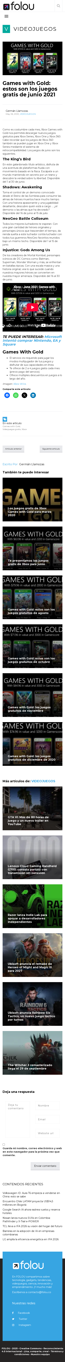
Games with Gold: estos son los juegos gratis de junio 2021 (30, 89)
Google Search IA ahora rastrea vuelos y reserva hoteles (31, 1211)
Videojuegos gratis (12, 429)
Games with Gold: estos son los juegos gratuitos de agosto (31, 611)
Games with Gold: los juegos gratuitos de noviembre (29, 709)
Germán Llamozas (17, 110)
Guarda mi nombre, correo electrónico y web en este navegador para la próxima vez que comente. (32, 1152)
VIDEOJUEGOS (35, 29)
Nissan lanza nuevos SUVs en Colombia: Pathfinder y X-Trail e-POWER (26, 1219)
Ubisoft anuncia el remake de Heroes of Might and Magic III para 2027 (30, 967)
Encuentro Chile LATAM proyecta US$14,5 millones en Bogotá (28, 1203)
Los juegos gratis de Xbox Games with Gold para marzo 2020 (29, 512)
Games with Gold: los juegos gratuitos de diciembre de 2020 (31, 758)
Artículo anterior (13, 448)
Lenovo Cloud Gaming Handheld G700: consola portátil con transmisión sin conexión (32, 869)
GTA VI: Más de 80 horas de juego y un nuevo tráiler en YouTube (28, 821)
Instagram (25, 1325)
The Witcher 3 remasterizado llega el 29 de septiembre (30, 1066)
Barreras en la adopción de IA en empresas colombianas (28, 1232)
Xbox (24, 429)
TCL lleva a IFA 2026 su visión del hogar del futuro (32, 1226)
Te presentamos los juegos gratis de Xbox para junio (28, 562)
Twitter (23, 1319)
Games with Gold (11, 426)
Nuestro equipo (40, 1354)
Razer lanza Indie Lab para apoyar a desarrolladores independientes (27, 918)
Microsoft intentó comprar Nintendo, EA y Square (32, 340)
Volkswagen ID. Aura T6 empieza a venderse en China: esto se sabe (31, 1194)
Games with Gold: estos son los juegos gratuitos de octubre (31, 660)
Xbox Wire (19, 383)
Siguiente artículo (51, 448)
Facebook (24, 1312)
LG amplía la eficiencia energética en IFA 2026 (31, 1239)
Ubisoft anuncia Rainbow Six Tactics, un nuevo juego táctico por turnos (31, 1016)
